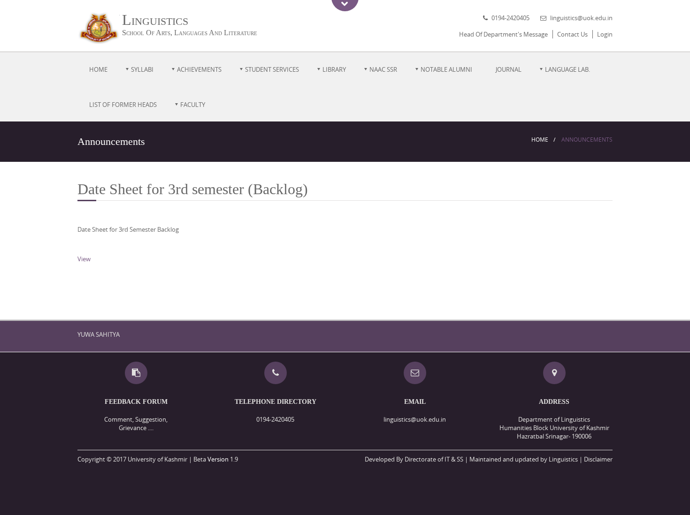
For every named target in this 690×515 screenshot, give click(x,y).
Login (605, 34)
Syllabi (142, 69)
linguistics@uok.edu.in (581, 18)
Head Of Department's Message (503, 34)
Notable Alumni (446, 69)
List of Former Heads (123, 104)
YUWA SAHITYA (98, 334)
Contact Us (572, 34)
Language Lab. (567, 69)
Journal (508, 69)
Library (334, 69)
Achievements (199, 69)
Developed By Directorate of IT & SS (414, 459)
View (84, 259)
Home (98, 69)
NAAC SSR (383, 69)
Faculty (192, 104)
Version (218, 459)
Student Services (272, 69)
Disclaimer (598, 459)
